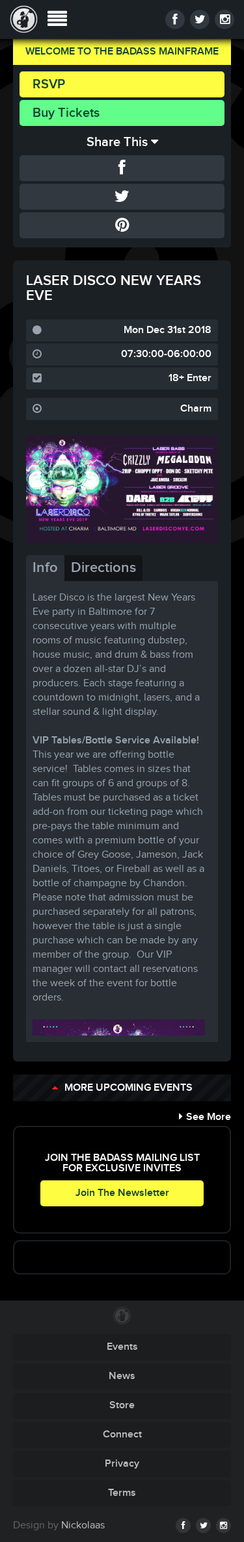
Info (45, 568)
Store (122, 1405)
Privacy (122, 1464)
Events (122, 1347)
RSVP (49, 84)
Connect (122, 1434)
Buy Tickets (66, 113)
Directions (103, 568)
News (122, 1376)
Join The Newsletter (122, 1193)
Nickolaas (83, 1525)
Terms (122, 1493)
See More (208, 1117)
